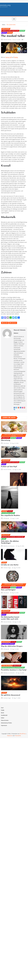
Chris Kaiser (6, 443)
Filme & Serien (4, 720)
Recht (2, 713)
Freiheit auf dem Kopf (9, 466)
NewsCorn (10, 735)
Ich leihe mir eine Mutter (10, 565)
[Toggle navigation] (14, 19)
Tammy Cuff (8, 57)
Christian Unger (7, 567)
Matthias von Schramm (9, 546)
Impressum (4, 725)
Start (2, 707)
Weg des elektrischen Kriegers (11, 646)
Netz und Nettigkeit (8, 590)
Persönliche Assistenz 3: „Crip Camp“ (14, 670)
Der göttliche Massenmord (10, 695)
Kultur (2, 718)
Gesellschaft (4, 715)
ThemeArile (18, 735)
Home (3, 24)
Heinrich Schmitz (7, 39)
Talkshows (13, 322)
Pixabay (16, 57)
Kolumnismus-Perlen (6, 723)
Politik (2, 710)
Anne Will (5, 322)
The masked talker (11, 24)
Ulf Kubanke (6, 518)
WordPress (23, 733)
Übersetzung (5, 440)
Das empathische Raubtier (10, 515)
